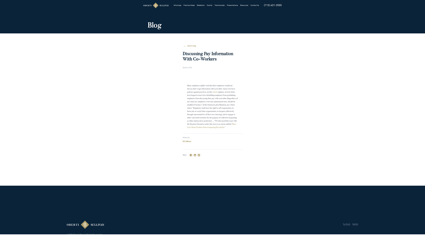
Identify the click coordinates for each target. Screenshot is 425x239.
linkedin (355, 224)
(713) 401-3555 (273, 5)
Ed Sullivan (187, 141)
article (214, 92)
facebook (346, 224)
